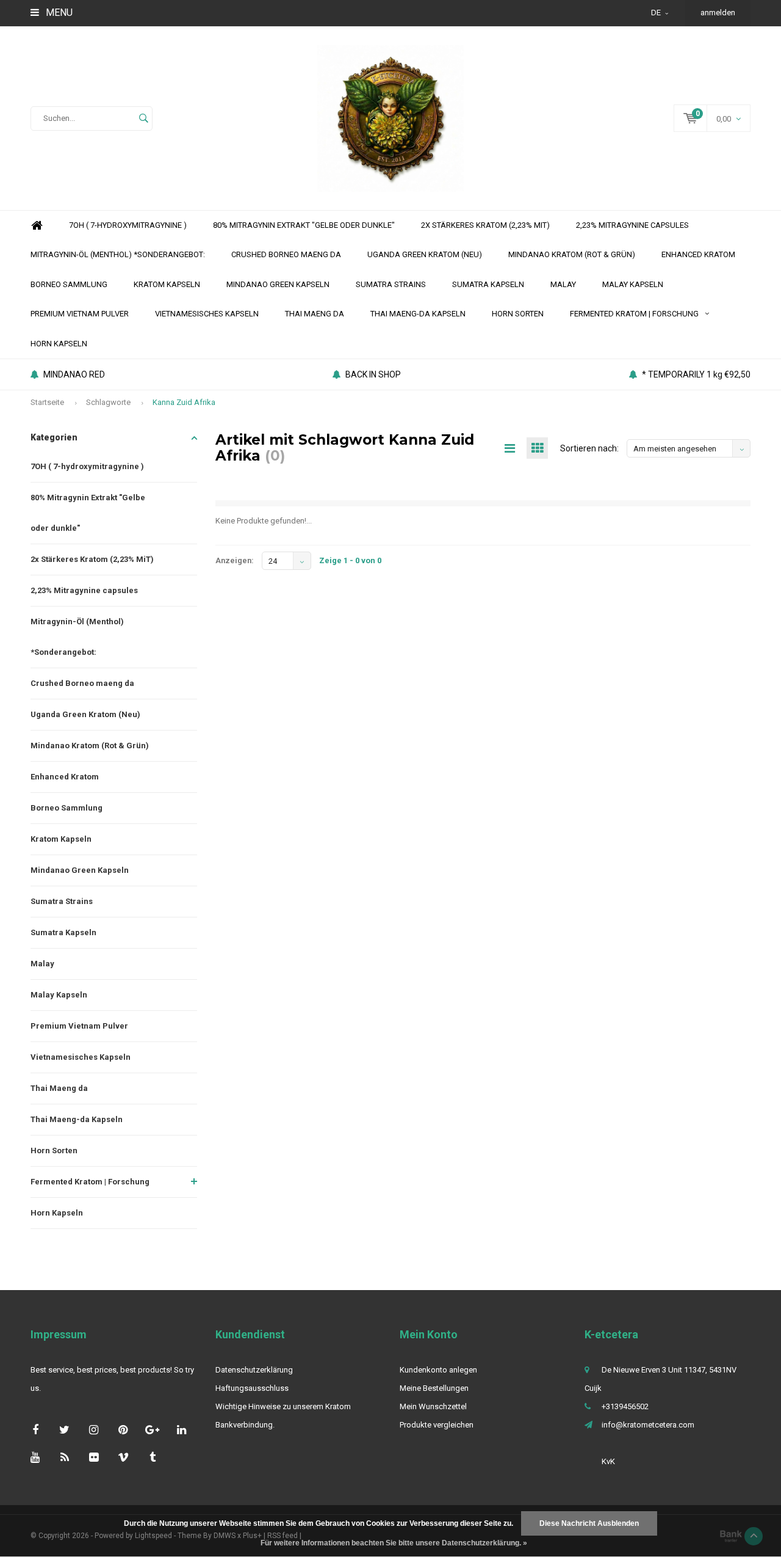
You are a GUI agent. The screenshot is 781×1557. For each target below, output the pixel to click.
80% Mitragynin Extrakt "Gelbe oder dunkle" (304, 225)
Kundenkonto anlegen (438, 1369)
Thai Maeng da (314, 313)
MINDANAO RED (74, 374)
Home (36, 226)
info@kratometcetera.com (648, 1424)
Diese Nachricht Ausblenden (589, 1523)
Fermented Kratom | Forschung (634, 313)
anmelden (717, 12)
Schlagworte (108, 402)
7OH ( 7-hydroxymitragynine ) (128, 225)
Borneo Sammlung (69, 284)
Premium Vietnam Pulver (80, 313)
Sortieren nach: (589, 448)
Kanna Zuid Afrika (184, 402)
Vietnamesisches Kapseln (207, 313)
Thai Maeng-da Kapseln (418, 313)
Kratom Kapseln (167, 284)
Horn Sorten (518, 313)
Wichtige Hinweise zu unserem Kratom (283, 1406)
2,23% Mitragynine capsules (632, 225)
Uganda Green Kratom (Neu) (424, 254)
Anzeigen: (234, 560)
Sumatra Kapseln (488, 284)
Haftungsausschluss (252, 1388)
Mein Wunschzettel (433, 1406)
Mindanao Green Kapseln (277, 284)
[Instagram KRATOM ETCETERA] (93, 1429)
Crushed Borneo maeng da (286, 254)
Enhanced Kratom (698, 254)
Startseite (47, 402)
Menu (58, 12)
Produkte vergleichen (436, 1424)
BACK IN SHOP (373, 374)
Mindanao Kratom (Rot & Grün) (571, 254)
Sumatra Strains (391, 284)
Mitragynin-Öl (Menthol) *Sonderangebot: (118, 254)
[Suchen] (143, 118)
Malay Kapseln (632, 284)
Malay (563, 284)
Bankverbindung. (245, 1424)
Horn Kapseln (59, 343)
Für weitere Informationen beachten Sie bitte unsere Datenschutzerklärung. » (394, 1543)
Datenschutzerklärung (254, 1369)
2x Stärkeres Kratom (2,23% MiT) (485, 225)
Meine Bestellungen (434, 1388)
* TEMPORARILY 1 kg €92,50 (696, 374)
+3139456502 (625, 1406)
